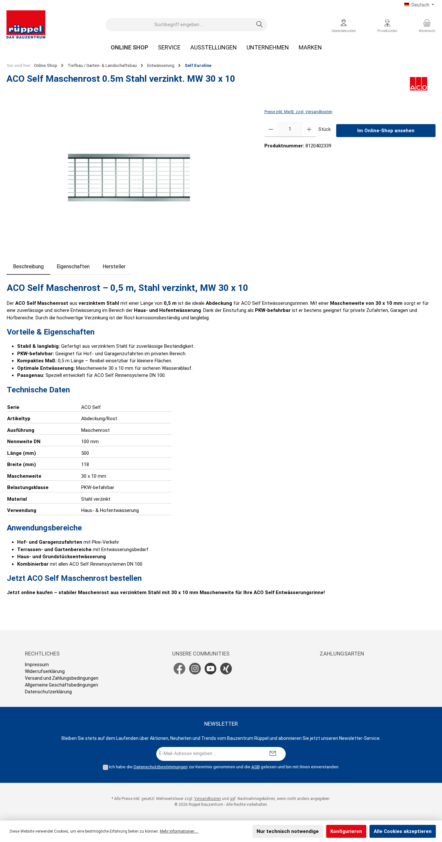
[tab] (28, 267)
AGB (255, 766)
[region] (129, 177)
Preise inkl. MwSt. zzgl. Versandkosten (298, 112)
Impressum (37, 664)
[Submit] (273, 754)
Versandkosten (207, 798)
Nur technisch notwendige (288, 831)
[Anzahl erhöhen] (309, 129)
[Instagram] (195, 668)
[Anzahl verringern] (271, 129)
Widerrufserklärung (45, 671)
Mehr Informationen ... (179, 831)
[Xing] (226, 668)
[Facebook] (179, 668)
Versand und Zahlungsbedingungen (61, 678)
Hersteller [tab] (114, 266)
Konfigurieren (346, 831)
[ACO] (419, 83)
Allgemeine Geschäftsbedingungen (61, 684)
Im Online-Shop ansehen (385, 130)
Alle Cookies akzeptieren (403, 831)
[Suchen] (259, 24)
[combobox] (178, 24)
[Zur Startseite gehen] (25, 24)
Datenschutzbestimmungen (161, 766)
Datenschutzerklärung (48, 691)
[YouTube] (210, 668)
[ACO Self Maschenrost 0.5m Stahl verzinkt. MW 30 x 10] (128, 177)
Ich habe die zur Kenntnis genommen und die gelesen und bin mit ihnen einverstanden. (224, 766)
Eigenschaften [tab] (73, 266)
